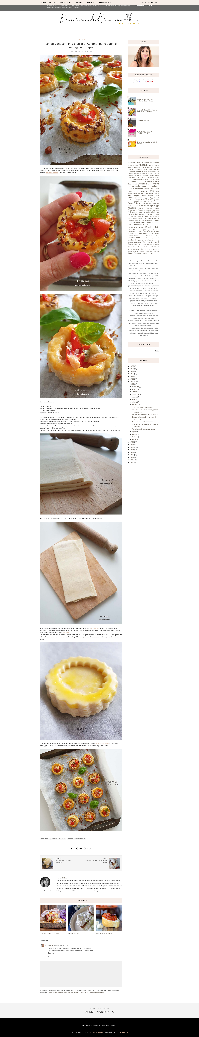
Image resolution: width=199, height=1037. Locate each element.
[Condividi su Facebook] (71, 848)
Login (82, 1025)
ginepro (130, 202)
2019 (132, 384)
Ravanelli (138, 232)
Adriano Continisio (52, 173)
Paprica (151, 216)
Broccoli (141, 171)
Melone (134, 212)
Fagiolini (140, 193)
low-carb (146, 206)
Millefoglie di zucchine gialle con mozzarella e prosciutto (147, 110)
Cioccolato (132, 179)
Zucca (130, 253)
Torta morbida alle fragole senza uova (144, 422)
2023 (132, 374)
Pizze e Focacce (147, 223)
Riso (136, 234)
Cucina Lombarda (150, 186)
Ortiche (157, 214)
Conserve (148, 182)
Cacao (146, 171)
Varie (138, 249)
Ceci (138, 177)
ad (129, 162)
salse (143, 236)
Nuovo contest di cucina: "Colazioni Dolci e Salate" (145, 100)
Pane (145, 216)
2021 (132, 379)
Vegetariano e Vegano (76, 838)
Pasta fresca (148, 218)
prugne (139, 230)
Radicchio (131, 232)
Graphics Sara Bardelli (107, 1025)
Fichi (129, 195)
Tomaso (50, 945)
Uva (134, 249)
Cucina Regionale (135, 188)
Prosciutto (131, 230)
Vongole (135, 251)
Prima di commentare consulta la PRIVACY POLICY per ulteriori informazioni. (76, 993)
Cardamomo (137, 174)
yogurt (142, 251)
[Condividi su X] (76, 848)
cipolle (139, 179)
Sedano (143, 238)
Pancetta (140, 216)
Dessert (137, 191)
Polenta (156, 223)
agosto (134, 397)
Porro (157, 225)
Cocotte (157, 179)
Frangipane (146, 198)
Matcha (140, 210)
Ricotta (131, 234)
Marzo (157, 208)
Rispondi (50, 956)
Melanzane (155, 210)
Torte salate (154, 247)
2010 (132, 462)
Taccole (150, 244)
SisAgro (66, 632)
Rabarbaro (156, 230)
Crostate (141, 184)
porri (152, 225)
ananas (130, 165)
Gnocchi (143, 202)
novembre (141, 214)
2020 (132, 381)
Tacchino (145, 244)
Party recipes (66, 2)
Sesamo (130, 242)
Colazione (132, 182)
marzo (134, 434)
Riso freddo (142, 234)
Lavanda (148, 203)
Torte (144, 246)
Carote (144, 174)
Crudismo (149, 184)
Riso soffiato (149, 234)
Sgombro (150, 242)
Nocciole (131, 214)
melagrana (147, 210)
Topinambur (136, 247)
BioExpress (95, 628)
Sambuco (156, 236)
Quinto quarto (147, 230)
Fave (151, 193)
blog (130, 171)
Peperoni (131, 221)
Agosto (132, 162)
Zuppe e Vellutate (147, 253)
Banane (130, 169)
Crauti (135, 184)
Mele (129, 212)
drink (157, 191)
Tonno (130, 247)
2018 (132, 442)
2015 (132, 449)
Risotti (156, 234)
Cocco (152, 179)
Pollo (129, 225)
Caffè (157, 171)
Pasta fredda (137, 218)
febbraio (156, 193)
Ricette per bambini (152, 232)
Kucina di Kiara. (96, 1032)
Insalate (130, 203)
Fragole (139, 198)
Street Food (137, 244)
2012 (132, 457)
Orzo (129, 216)
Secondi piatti (134, 238)
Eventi (130, 193)
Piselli (130, 223)
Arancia (156, 165)
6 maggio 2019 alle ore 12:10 (63, 945)
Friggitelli (152, 198)
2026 (132, 366)
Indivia (157, 202)
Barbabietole (138, 169)
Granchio (150, 202)
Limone (140, 206)
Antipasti (143, 164)
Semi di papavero (137, 240)
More (157, 212)
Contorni (156, 182)
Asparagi (137, 167)
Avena (144, 167)
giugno (136, 202)
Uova (130, 249)
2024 (132, 371)
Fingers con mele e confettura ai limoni (145, 414)
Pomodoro (137, 225)
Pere (136, 221)
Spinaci (130, 244)
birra (150, 169)
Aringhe (130, 167)
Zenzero (156, 251)
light (136, 206)
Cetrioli (143, 177)
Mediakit (80, 2)
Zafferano (149, 251)
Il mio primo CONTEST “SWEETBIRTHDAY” (144, 132)
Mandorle (132, 208)
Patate (156, 218)
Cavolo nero (132, 177)
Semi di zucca (148, 240)
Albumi (146, 162)
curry (152, 188)
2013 (132, 455)
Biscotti (156, 169)
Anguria (135, 165)
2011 (132, 460)
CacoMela (152, 171)
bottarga (135, 171)
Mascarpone (132, 210)
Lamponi (137, 203)
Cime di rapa (155, 177)
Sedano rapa (150, 238)
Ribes (143, 232)
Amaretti (156, 162)
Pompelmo (146, 225)
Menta (140, 212)
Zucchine (137, 253)
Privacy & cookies (92, 1025)
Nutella (148, 214)
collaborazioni (104, 2)
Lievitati (131, 206)
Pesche (147, 221)
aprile (151, 165)
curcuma (147, 188)
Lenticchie (155, 203)
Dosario (90, 2)
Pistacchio (136, 223)
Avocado (150, 167)
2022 (132, 376)
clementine (145, 179)
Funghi (137, 200)
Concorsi (141, 182)
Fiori (157, 195)
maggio (156, 206)
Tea (158, 244)
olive (152, 214)
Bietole (145, 169)
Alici (151, 162)
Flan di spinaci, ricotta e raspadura (143, 429)
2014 (132, 452)
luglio (151, 206)
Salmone (137, 236)
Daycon (130, 191)
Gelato (150, 200)
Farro (146, 193)
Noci (136, 214)
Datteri (157, 188)
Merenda (146, 212)
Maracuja (149, 208)
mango (141, 208)
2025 (132, 369)
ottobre (133, 216)
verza (130, 251)
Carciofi (130, 174)
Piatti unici (154, 221)
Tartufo (155, 244)
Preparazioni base (58, 838)
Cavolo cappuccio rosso (150, 175)
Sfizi (144, 242)
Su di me (53, 2)
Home (43, 2)
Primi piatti (152, 227)
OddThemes (122, 1032)
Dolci (151, 191)
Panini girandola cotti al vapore (142, 407)
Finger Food (140, 195)
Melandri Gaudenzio (102, 743)
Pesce (141, 221)
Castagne (150, 174)
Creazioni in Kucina (143, 120)
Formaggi (81, 40)
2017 (132, 444)
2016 (132, 447)
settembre (137, 242)
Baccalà (157, 167)
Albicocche (139, 162)
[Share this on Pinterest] (81, 848)
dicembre (144, 191)
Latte (143, 203)
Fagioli (135, 193)
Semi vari (156, 240)
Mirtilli (153, 212)
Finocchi (151, 195)
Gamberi (144, 200)
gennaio (156, 200)
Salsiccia (149, 236)
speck (157, 242)
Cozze (130, 184)
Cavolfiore (137, 175)
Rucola (130, 236)
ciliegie (148, 177)
